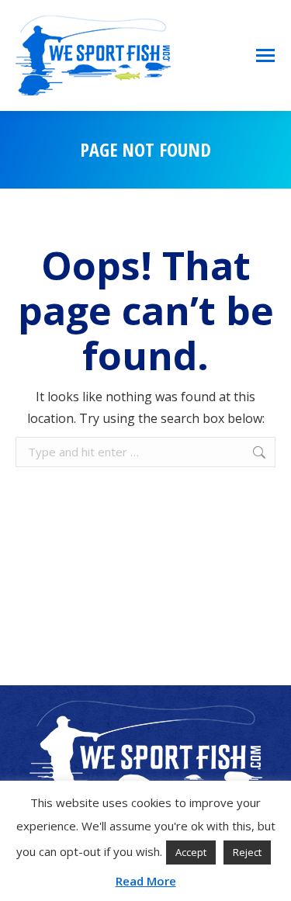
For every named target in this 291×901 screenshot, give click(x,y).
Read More (146, 881)
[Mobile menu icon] (265, 55)
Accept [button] (190, 852)
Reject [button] (247, 852)
